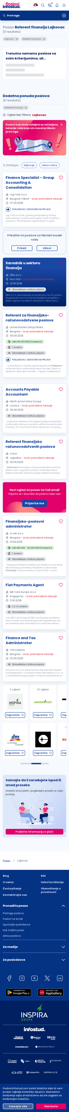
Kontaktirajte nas (15, 895)
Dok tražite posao (13, 930)
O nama (8, 882)
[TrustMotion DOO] (44, 703)
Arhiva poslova (12, 936)
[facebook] (9, 979)
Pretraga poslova (13, 913)
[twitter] (47, 979)
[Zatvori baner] (61, 124)
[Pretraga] (42, 5)
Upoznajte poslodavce (16, 924)
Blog (6, 876)
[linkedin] (59, 979)
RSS (43, 876)
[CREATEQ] (16, 741)
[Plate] (49, 5)
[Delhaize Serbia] (44, 741)
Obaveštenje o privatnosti (51, 890)
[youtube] (34, 979)
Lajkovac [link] (22, 860)
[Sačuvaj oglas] (60, 177)
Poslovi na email (13, 919)
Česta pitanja (12, 888)
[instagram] (21, 979)
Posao (6, 860)
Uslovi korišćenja (52, 882)
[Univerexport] (16, 703)
